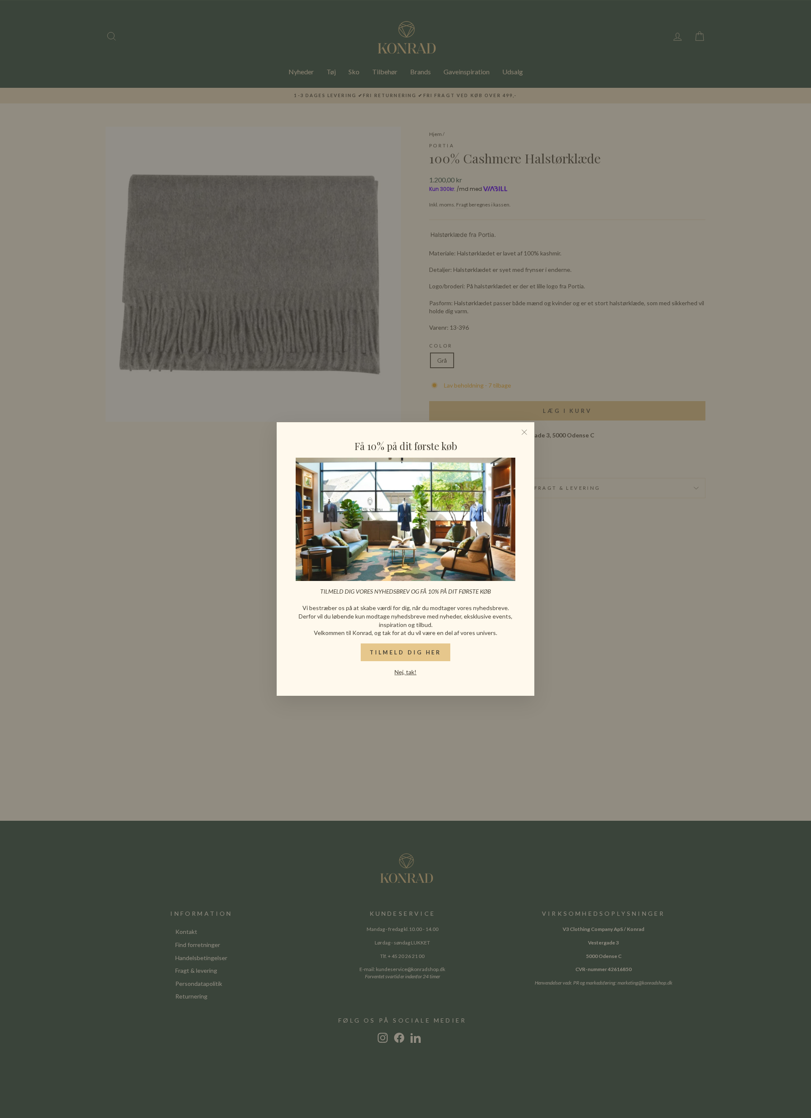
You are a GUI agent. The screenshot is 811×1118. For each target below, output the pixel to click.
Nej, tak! (405, 672)
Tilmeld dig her (406, 652)
